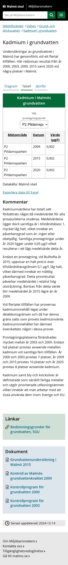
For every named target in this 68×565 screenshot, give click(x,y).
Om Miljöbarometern (19, 541)
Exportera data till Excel (20, 192)
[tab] (11, 85)
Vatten (31, 26)
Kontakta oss (12, 546)
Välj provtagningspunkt (34, 116)
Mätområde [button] (17, 135)
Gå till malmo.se (15, 556)
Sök (51, 15)
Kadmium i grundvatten (40, 30)
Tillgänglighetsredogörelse (23, 551)
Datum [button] (38, 135)
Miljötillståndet (13, 26)
